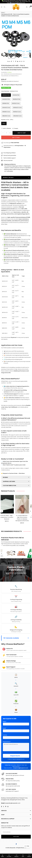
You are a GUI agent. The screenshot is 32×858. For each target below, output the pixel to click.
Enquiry (16, 128)
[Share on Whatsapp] (21, 61)
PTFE (12, 388)
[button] (29, 7)
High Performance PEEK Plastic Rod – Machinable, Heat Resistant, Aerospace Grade (24, 518)
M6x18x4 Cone (6, 111)
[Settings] (26, 7)
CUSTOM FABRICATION (9, 485)
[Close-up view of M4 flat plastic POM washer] (18, 54)
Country (5, 735)
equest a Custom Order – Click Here (14, 473)
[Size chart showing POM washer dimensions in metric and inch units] (11, 54)
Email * (4, 728)
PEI (14, 388)
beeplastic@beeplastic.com (20, 768)
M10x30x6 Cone (17, 116)
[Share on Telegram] (19, 61)
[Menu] (1, 7)
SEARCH (29, 856)
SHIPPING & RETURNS (9, 481)
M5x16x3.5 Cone (17, 107)
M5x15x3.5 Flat (16, 99)
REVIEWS (5, 477)
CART (23, 856)
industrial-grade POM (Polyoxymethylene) (15, 235)
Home (2, 12)
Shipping (3, 81)
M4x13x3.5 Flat (6, 99)
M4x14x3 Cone (6, 107)
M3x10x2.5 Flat (6, 95)
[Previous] (3, 54)
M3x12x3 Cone (15, 103)
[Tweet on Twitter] (13, 61)
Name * (5, 721)
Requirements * (7, 741)
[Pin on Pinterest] (15, 61)
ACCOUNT (9, 856)
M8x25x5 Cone (6, 116)
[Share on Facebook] (11, 61)
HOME (2, 856)
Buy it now (16, 137)
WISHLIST (17, 856)
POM (7, 388)
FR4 (16, 388)
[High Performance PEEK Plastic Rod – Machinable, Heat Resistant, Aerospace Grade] (24, 504)
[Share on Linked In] (17, 61)
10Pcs (3, 123)
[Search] (4, 7)
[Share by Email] (24, 61)
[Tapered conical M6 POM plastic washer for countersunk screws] (25, 54)
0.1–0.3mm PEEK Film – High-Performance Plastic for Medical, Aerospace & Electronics (9, 518)
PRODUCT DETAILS (8, 177)
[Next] (28, 54)
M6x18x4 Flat (5, 103)
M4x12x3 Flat (16, 95)
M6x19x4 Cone (17, 111)
